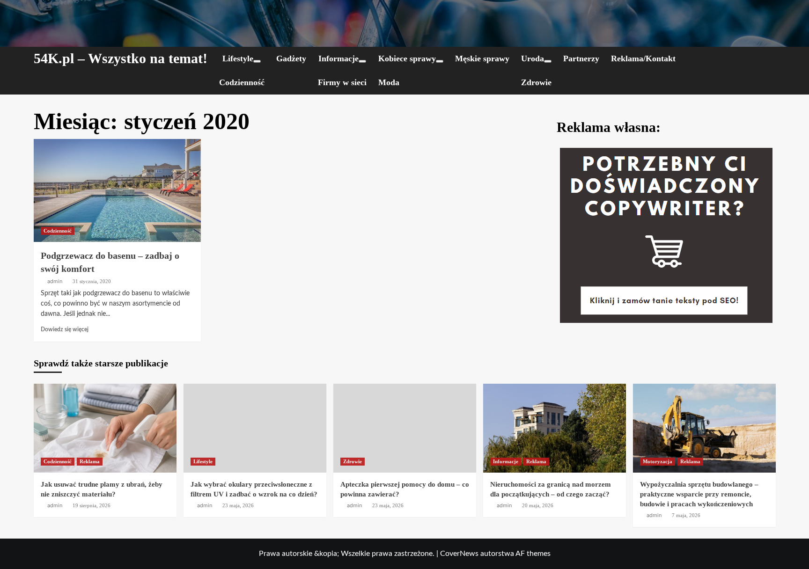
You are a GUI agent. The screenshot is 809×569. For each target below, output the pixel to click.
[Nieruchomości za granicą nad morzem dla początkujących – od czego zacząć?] (554, 428)
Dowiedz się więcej (64, 329)
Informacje (338, 58)
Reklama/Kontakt (643, 58)
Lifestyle (237, 58)
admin (54, 281)
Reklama (90, 461)
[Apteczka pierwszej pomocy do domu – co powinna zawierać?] (404, 428)
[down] (257, 61)
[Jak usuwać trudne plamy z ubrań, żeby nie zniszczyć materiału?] (105, 428)
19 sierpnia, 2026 (91, 505)
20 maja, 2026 (537, 505)
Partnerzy (581, 58)
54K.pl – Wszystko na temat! (120, 58)
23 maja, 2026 (238, 505)
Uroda (532, 58)
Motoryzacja (657, 461)
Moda (388, 82)
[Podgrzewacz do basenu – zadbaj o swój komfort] (117, 190)
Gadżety (291, 58)
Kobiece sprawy (407, 58)
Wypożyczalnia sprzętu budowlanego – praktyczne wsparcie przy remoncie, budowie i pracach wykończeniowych (699, 494)
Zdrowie (536, 82)
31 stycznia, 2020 (92, 281)
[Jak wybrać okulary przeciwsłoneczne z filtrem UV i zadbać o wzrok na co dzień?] (255, 428)
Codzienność (242, 82)
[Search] (770, 59)
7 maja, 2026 (686, 515)
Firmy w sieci (342, 82)
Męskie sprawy (482, 58)
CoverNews (459, 553)
